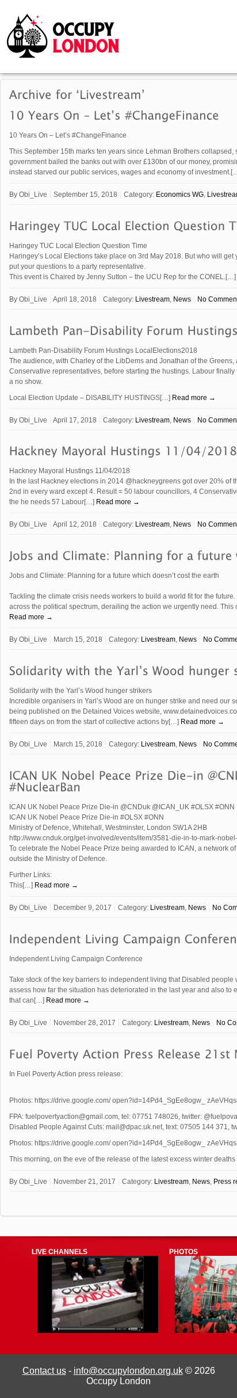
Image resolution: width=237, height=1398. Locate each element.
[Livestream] (97, 1331)
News (182, 299)
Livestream (152, 299)
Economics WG (180, 195)
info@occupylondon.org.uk (128, 1371)
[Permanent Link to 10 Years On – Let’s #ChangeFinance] (114, 115)
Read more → (194, 398)
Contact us (44, 1371)
